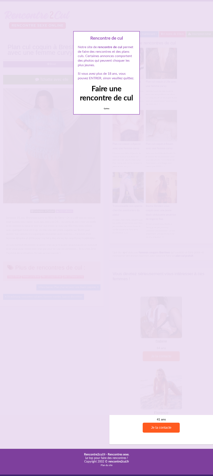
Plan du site (107, 465)
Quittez (106, 109)
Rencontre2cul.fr (94, 454)
